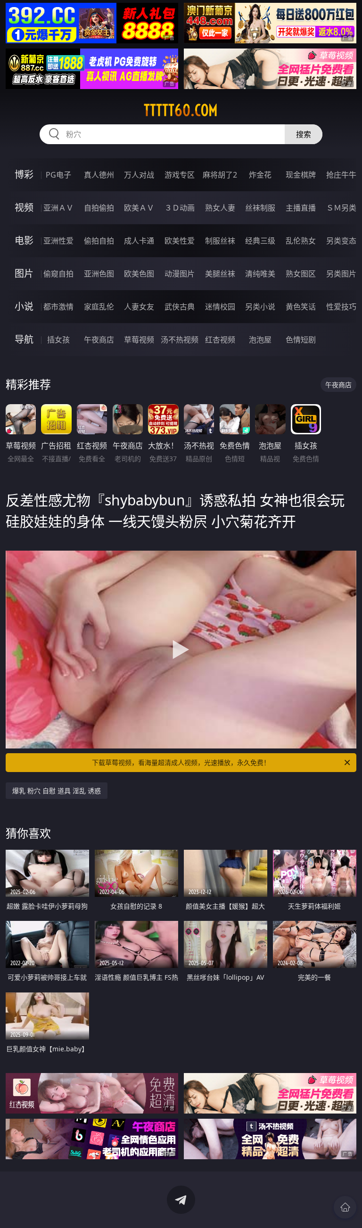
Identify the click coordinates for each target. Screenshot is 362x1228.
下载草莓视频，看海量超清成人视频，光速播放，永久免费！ (181, 762)
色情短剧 (301, 339)
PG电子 (58, 175)
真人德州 (99, 175)
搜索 (303, 134)
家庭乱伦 (99, 306)
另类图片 (341, 273)
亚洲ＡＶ (58, 208)
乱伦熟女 (301, 241)
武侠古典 (180, 306)
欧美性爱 (180, 241)
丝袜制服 (260, 208)
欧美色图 (139, 273)
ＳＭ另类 (341, 208)
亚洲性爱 (58, 241)
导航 (24, 339)
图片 (24, 273)
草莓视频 (139, 339)
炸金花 (260, 175)
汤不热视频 (179, 339)
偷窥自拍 (58, 273)
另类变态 (341, 241)
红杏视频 (220, 339)
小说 (24, 306)
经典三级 (260, 241)
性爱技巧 (341, 306)
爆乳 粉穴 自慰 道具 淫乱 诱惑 (56, 790)
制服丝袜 (220, 241)
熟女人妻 (220, 208)
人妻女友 (139, 306)
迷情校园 (220, 306)
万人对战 (139, 175)
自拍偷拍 (99, 208)
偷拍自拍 (99, 241)
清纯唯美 (260, 273)
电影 (24, 240)
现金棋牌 (301, 175)
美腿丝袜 (220, 273)
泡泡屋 (260, 339)
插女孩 (58, 339)
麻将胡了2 (220, 175)
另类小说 (260, 306)
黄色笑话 (301, 306)
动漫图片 (180, 273)
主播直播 (301, 208)
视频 (24, 207)
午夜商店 (99, 339)
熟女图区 (301, 273)
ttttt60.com (181, 110)
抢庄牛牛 (341, 175)
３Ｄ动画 (180, 208)
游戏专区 (180, 175)
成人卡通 (139, 241)
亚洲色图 (99, 273)
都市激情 (58, 306)
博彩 (24, 174)
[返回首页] (345, 1207)
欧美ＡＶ (139, 208)
